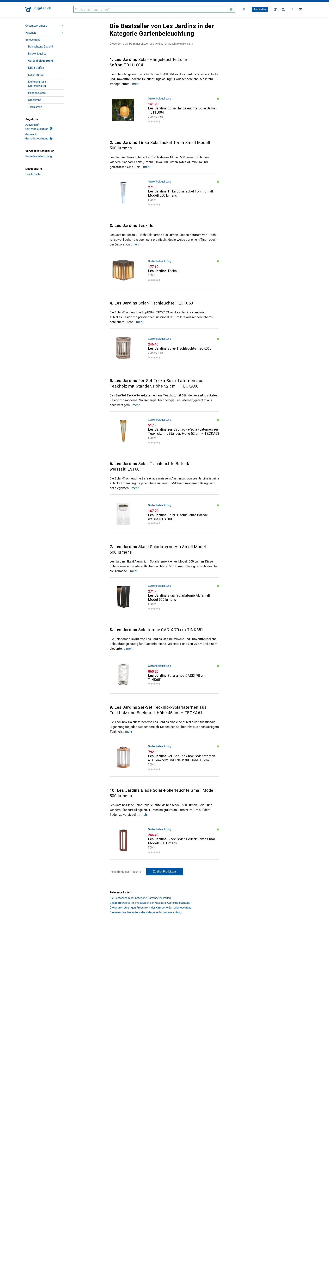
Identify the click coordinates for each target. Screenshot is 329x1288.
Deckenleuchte (37, 53)
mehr (135, 84)
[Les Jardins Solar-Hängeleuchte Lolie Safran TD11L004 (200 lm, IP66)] (164, 109)
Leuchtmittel (36, 74)
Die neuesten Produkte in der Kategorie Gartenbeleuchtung (145, 912)
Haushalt (30, 32)
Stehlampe (34, 100)
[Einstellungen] (244, 9)
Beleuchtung (32, 39)
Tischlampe (35, 107)
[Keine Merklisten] (292, 9)
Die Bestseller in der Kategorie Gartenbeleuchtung (140, 898)
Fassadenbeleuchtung (38, 156)
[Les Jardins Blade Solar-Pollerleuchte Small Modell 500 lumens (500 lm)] (164, 840)
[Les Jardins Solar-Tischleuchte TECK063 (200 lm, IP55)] (164, 348)
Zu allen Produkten (164, 871)
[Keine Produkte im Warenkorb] (300, 9)
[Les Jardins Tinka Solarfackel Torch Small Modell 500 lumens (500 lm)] (164, 192)
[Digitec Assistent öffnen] (275, 9)
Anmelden (260, 9)
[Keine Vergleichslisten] (284, 9)
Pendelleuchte (37, 93)
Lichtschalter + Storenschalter (37, 83)
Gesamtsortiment (36, 25)
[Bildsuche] (231, 9)
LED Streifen (36, 67)
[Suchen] (76, 9)
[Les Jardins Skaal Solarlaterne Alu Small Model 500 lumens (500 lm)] (164, 597)
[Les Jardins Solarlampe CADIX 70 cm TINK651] (164, 674)
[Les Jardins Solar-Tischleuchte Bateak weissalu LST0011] (164, 514)
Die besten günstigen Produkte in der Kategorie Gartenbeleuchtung (150, 907)
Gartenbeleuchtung (40, 60)
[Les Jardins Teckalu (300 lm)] (164, 270)
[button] (193, 44)
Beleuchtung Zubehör (41, 46)
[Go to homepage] (38, 9)
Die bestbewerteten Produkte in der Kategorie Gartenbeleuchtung (150, 902)
